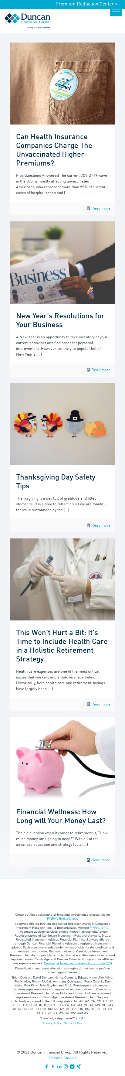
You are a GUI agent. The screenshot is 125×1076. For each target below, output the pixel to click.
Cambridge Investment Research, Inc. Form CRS (78, 963)
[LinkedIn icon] (59, 1067)
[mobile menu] (116, 10)
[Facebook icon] (46, 1067)
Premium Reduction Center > (86, 4)
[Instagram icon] (65, 1067)
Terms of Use (73, 1023)
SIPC (105, 927)
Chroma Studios (62, 1058)
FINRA (94, 927)
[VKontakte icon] (72, 1067)
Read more (100, 208)
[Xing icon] (78, 1067)
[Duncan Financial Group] (27, 21)
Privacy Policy (52, 1023)
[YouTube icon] (53, 1067)
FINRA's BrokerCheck (62, 918)
